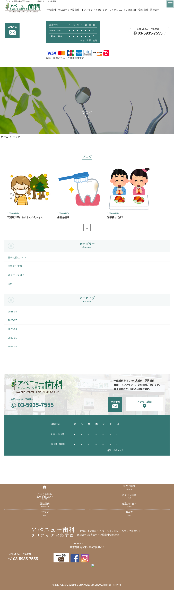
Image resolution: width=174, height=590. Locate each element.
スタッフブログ (16, 274)
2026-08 (12, 311)
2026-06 (12, 329)
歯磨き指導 (63, 217)
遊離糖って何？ (115, 217)
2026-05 (12, 337)
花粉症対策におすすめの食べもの (25, 217)
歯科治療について (17, 257)
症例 (10, 283)
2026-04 (12, 346)
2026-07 (12, 320)
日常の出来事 (15, 266)
